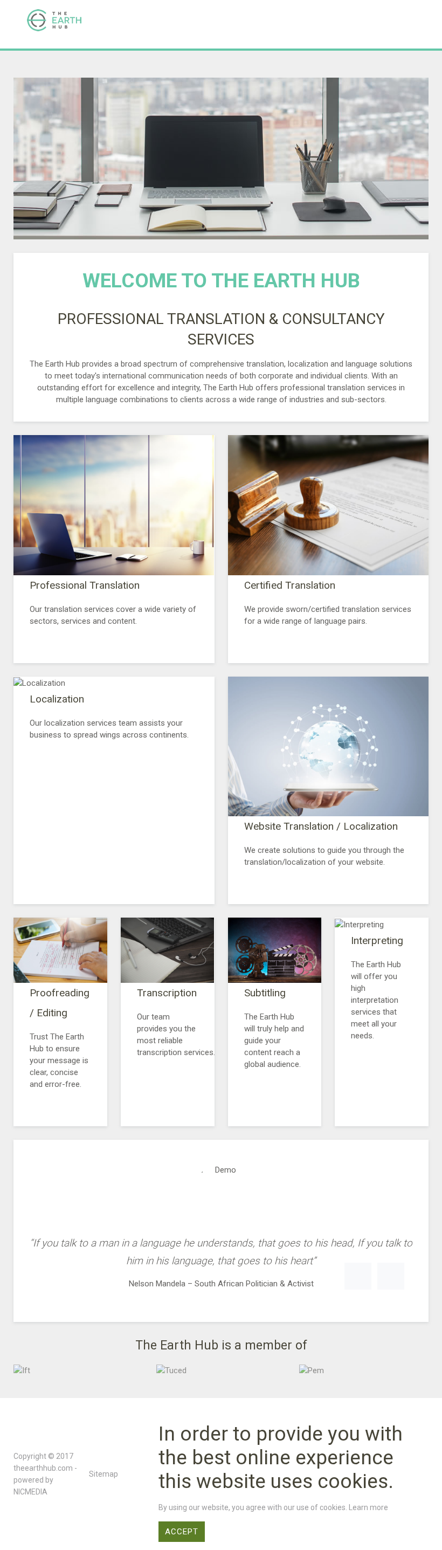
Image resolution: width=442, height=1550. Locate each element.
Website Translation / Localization (321, 826)
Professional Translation (85, 585)
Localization (57, 699)
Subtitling (265, 993)
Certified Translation (289, 585)
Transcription (167, 993)
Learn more (368, 1507)
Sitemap (103, 1474)
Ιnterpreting (377, 940)
